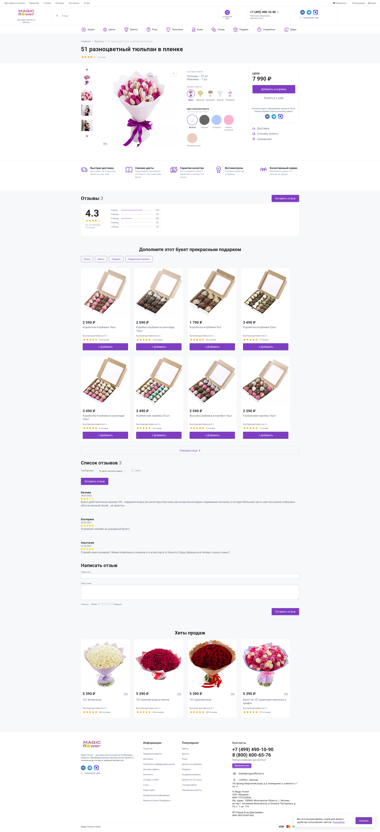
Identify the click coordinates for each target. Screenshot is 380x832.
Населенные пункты (192, 790)
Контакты (74, 3)
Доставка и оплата (15, 3)
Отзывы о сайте (151, 779)
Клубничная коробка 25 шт (153, 415)
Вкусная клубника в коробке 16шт (211, 415)
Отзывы (60, 3)
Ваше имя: (86, 572)
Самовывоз (264, 138)
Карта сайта (149, 790)
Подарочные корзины (139, 259)
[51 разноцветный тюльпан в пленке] (139, 108)
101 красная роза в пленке (152, 699)
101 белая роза (92, 699)
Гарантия (34, 3)
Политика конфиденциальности (159, 764)
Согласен (363, 821)
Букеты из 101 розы (191, 779)
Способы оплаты (267, 133)
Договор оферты (151, 769)
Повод (87, 259)
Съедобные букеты (191, 774)
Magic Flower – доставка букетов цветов (100, 755)
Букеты (185, 754)
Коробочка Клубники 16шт (99, 327)
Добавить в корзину (273, 89)
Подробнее (338, 822)
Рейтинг (85, 604)
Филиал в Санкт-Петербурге (156, 800)
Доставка (263, 128)
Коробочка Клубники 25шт (259, 327)
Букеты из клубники (192, 764)
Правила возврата (152, 754)
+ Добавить (105, 346)
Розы (184, 759)
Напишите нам (311, 17)
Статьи (47, 3)
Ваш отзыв (86, 583)
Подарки (116, 259)
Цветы (101, 259)
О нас (87, 3)
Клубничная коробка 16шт (259, 415)
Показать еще (188, 450)
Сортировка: (87, 470)
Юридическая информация (156, 795)
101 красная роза (200, 699)
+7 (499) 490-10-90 (263, 12)
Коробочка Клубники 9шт (205, 327)
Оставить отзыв (285, 198)
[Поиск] (58, 15)
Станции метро (189, 785)
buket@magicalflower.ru (251, 773)
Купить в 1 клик (274, 97)
